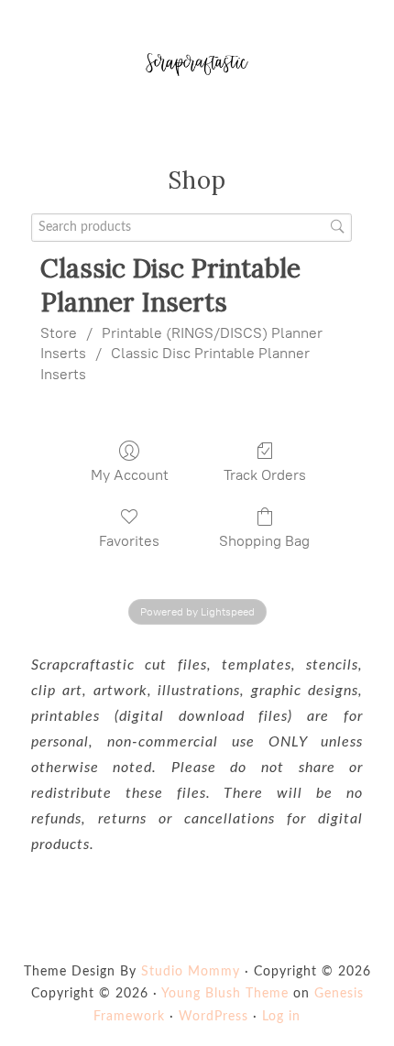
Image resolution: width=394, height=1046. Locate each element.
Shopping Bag (264, 541)
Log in (281, 1016)
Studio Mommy (190, 971)
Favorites (129, 541)
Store (58, 333)
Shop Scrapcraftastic (197, 64)
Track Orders (265, 475)
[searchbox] (191, 227)
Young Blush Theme (225, 993)
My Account (130, 475)
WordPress (213, 1016)
